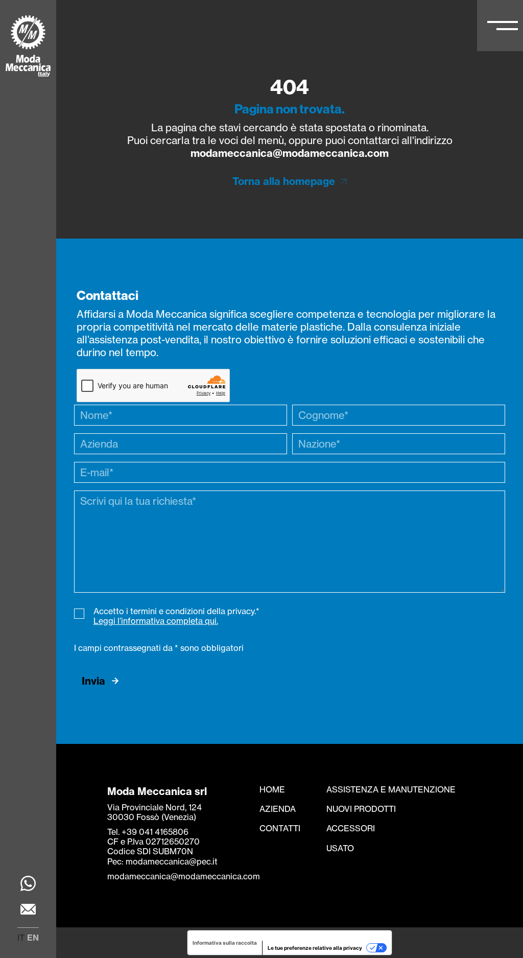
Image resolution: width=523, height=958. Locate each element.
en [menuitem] (33, 937)
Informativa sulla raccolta (225, 943)
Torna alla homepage (283, 181)
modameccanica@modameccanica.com (290, 153)
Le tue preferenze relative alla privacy (315, 948)
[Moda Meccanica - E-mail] (28, 910)
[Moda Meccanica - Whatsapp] (28, 885)
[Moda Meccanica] (28, 47)
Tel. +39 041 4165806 (147, 832)
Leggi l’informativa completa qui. (155, 621)
